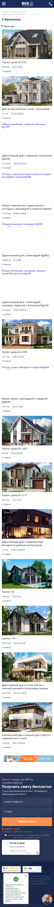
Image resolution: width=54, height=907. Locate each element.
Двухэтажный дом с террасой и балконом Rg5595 (27, 157)
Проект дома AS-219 (14, 62)
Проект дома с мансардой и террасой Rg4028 (24, 400)
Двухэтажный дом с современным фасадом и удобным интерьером (22, 543)
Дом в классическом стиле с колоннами (25, 109)
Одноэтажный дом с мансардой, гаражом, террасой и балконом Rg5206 (25, 303)
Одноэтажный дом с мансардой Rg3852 (25, 255)
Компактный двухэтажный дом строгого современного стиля (26, 736)
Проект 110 (8, 638)
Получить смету (27, 821)
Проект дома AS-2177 (14, 495)
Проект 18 (8, 591)
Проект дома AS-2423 (14, 448)
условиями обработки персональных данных (31, 836)
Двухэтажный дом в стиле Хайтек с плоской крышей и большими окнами (25, 686)
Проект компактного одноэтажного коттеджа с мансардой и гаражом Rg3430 (26, 207)
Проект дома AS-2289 (14, 352)
